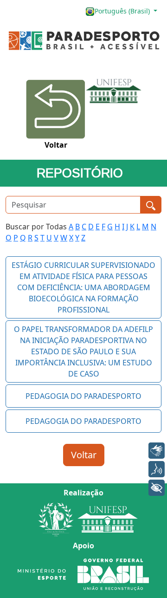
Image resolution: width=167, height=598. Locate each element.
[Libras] (156, 450)
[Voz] (156, 469)
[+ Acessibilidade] (156, 488)
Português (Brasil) (123, 10)
